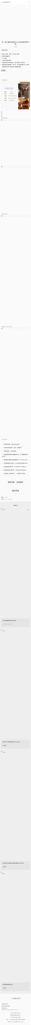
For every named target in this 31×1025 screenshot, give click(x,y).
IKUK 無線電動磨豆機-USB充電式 (9, 620)
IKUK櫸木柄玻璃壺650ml (8, 984)
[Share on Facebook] (1, 74)
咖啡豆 (4, 499)
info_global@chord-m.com (17, 1021)
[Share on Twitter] (3, 74)
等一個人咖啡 (9, 499)
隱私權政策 (4, 1008)
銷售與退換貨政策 (6, 1006)
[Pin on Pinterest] (5, 74)
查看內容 (2, 623)
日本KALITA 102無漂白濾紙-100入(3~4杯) (11, 741)
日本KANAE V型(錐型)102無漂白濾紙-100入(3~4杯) (13, 863)
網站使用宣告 (5, 1004)
